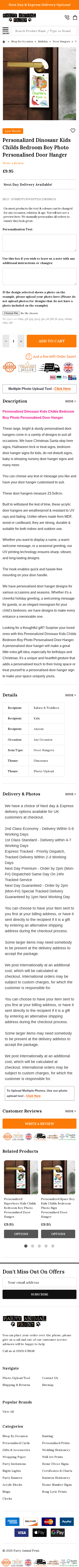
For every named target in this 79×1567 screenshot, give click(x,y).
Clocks (7, 1498)
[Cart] (75, 17)
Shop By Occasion (15, 1436)
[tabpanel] (21, 1200)
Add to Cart (52, 341)
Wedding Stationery (56, 1450)
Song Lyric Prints (54, 1492)
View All (8, 1412)
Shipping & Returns (16, 1385)
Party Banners (12, 1478)
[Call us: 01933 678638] (67, 17)
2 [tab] (32, 1246)
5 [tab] (53, 1246)
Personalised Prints (56, 1443)
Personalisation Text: (18, 229)
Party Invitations (14, 1464)
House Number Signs (57, 1485)
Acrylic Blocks (12, 1485)
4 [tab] (46, 1246)
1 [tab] (26, 1246)
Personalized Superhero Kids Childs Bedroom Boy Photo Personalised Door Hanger (20, 1208)
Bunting (47, 1436)
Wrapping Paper (14, 1457)
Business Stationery (56, 1478)
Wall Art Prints (52, 1457)
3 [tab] (39, 1246)
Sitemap (48, 1385)
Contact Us (50, 1378)
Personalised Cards (16, 1443)
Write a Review (13, 163)
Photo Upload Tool (16, 1378)
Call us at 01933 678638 (19, 1351)
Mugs (6, 1492)
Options (21, 1234)
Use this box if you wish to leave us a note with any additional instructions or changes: (39, 261)
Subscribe (39, 1294)
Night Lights (12, 1471)
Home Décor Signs (55, 1464)
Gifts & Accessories (16, 1450)
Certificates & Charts (57, 1471)
